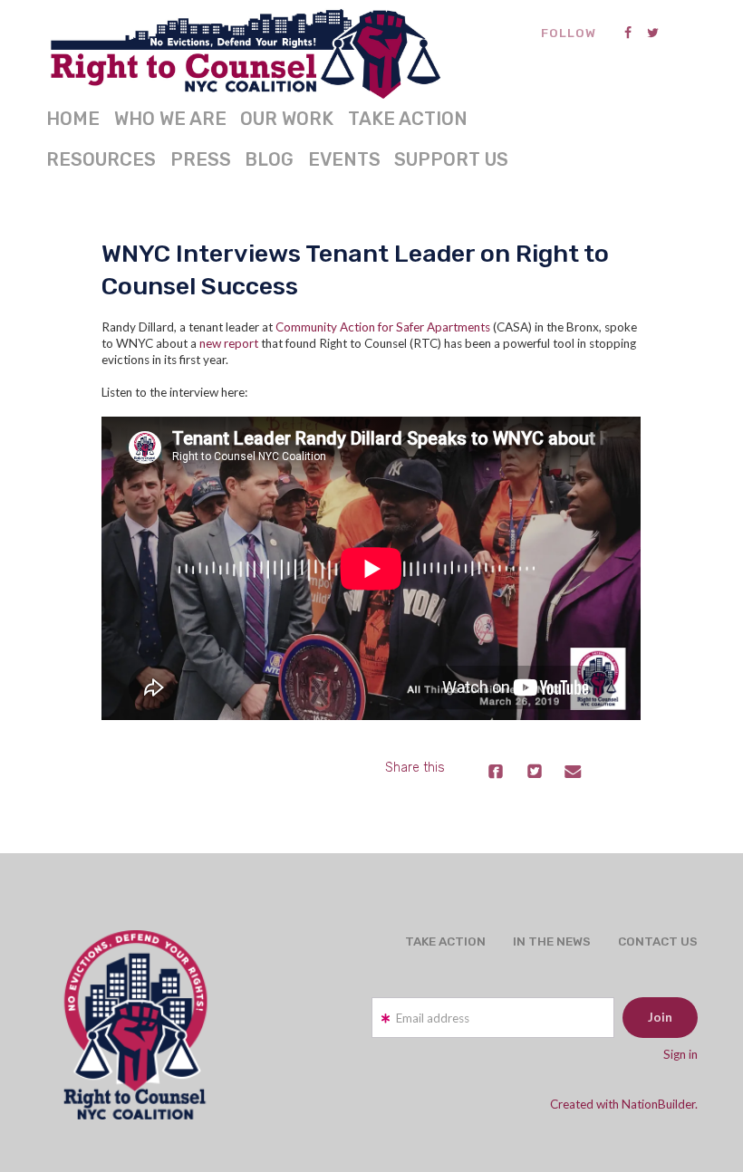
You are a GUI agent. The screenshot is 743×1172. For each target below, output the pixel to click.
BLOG (269, 159)
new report (228, 343)
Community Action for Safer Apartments (382, 327)
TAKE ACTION (408, 119)
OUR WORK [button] (286, 119)
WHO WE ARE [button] (170, 119)
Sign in (680, 1054)
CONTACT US (658, 941)
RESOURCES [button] (101, 159)
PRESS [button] (200, 159)
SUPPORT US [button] (451, 159)
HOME (73, 119)
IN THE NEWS (552, 941)
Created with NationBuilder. (624, 1104)
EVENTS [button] (344, 159)
